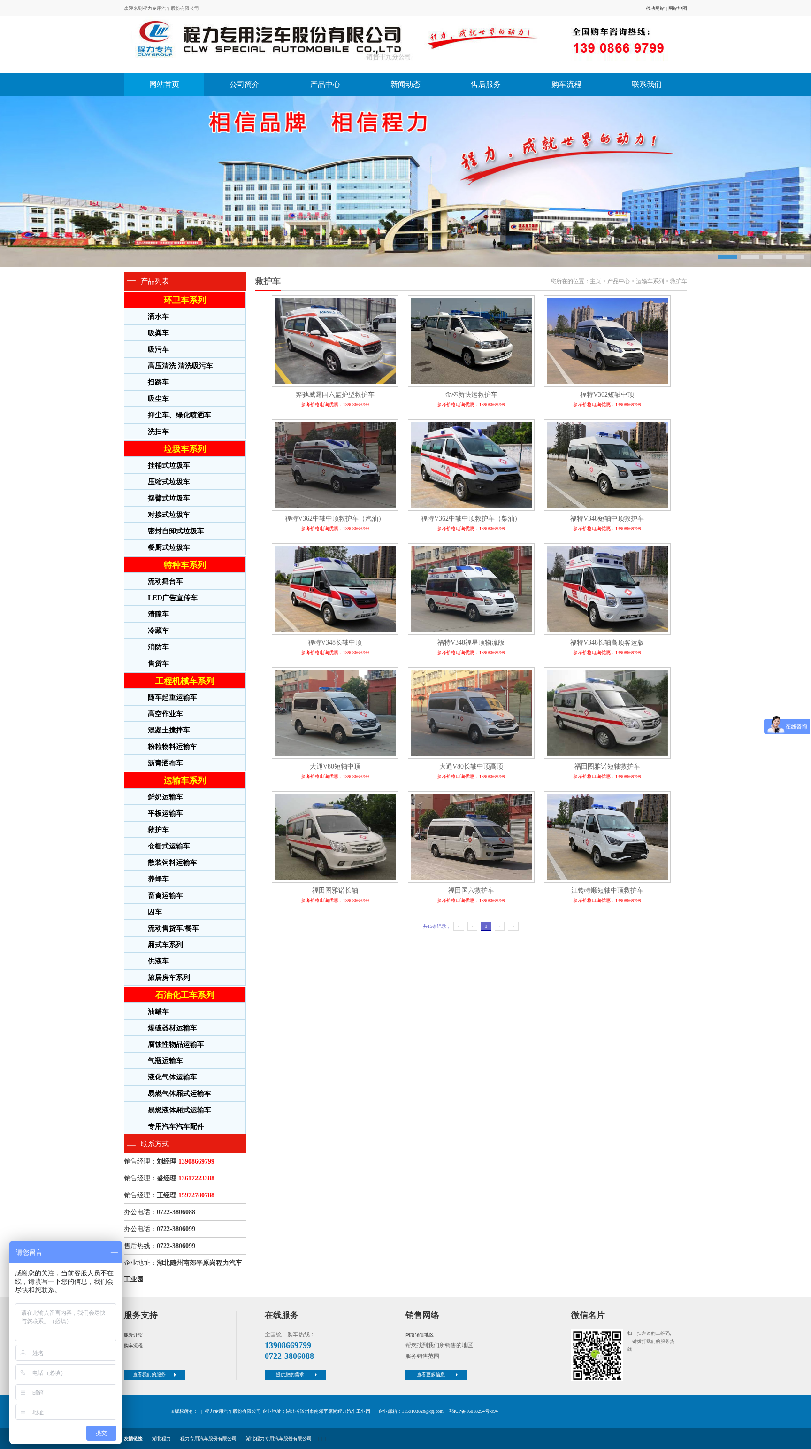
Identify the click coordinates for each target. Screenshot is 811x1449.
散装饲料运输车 (172, 862)
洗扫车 (158, 431)
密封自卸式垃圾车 (176, 531)
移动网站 (655, 8)
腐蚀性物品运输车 (176, 1044)
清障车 (158, 614)
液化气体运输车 (172, 1077)
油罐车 (158, 1011)
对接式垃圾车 (169, 514)
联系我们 (647, 84)
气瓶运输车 (165, 1060)
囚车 (155, 912)
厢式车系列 (165, 944)
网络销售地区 (420, 1334)
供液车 (158, 961)
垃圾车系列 (185, 449)
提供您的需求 (290, 1374)
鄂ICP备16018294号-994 (473, 1411)
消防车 (158, 647)
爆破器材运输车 (172, 1028)
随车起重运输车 (172, 697)
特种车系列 (185, 565)
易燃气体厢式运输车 (179, 1093)
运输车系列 (185, 780)
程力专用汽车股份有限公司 (208, 1438)
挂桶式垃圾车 (169, 465)
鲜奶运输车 (165, 797)
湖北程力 (161, 1438)
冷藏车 (158, 630)
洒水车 (158, 316)
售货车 (158, 663)
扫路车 (158, 382)
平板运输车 (165, 813)
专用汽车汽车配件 (176, 1126)
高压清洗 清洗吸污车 (180, 366)
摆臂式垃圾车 (169, 498)
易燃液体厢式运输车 (179, 1110)
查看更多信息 (431, 1374)
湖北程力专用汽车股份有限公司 (279, 1438)
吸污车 (158, 349)
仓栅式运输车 (169, 846)
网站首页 (164, 84)
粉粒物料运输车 (172, 746)
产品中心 (325, 84)
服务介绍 (133, 1334)
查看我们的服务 (149, 1374)
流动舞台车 (165, 581)
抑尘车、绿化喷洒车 (179, 415)
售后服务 (486, 84)
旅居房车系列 (169, 977)
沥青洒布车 (165, 763)
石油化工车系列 (184, 995)
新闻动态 (405, 84)
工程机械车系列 (184, 681)
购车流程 (566, 84)
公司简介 (245, 84)
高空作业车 (165, 713)
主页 (595, 281)
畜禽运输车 (165, 895)
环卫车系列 (185, 300)
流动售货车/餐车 (173, 928)
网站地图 (677, 8)
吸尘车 (158, 398)
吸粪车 (158, 333)
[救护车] (403, 44)
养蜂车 (158, 879)
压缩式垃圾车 (169, 482)
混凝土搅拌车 (169, 730)
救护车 (158, 829)
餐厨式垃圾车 (169, 547)
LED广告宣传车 (173, 597)
